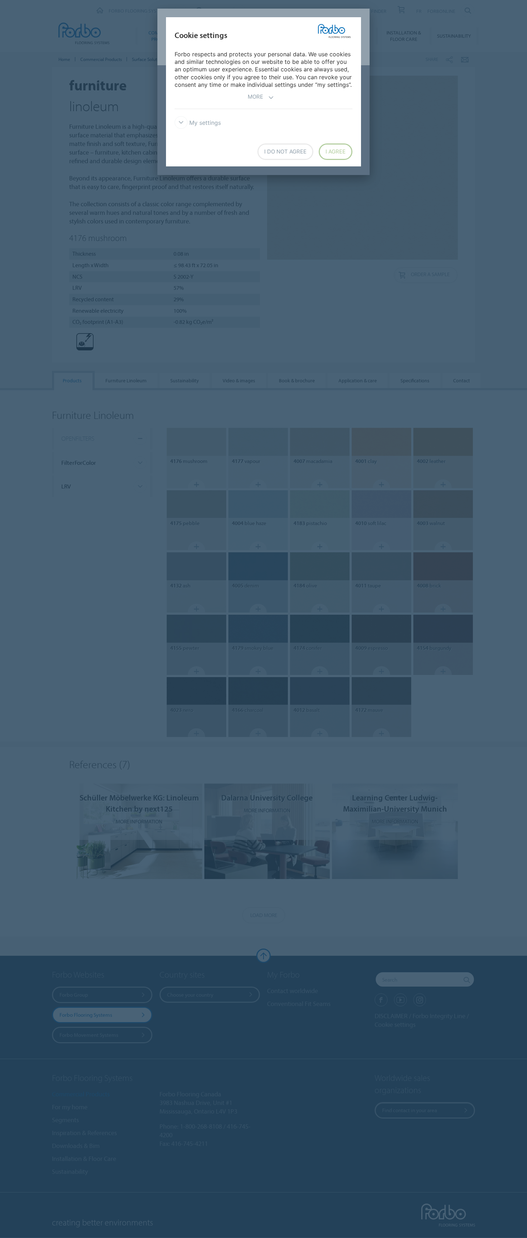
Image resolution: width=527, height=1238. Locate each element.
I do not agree (285, 151)
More (255, 96)
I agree (336, 151)
